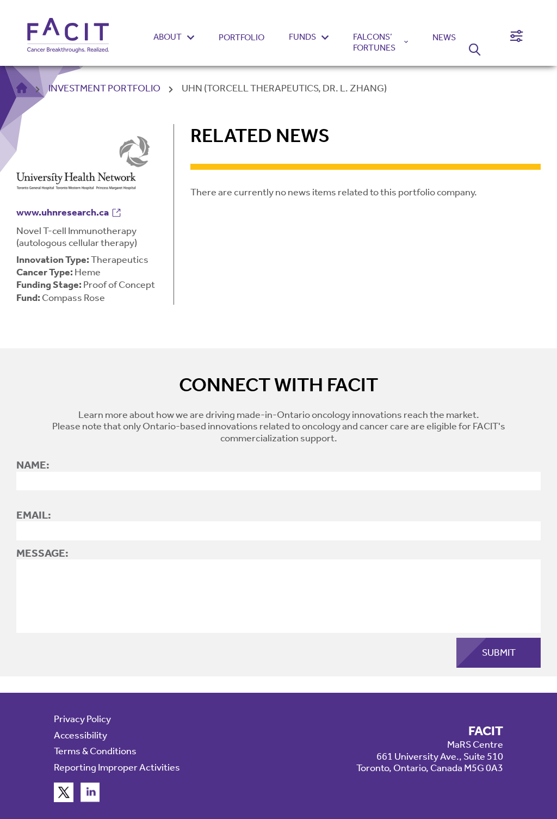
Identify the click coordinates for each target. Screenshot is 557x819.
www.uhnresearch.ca (62, 212)
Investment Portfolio (104, 88)
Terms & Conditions (95, 751)
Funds (302, 37)
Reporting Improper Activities (117, 767)
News (444, 37)
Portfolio (241, 37)
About (167, 37)
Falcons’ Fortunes (374, 42)
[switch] (516, 36)
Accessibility (80, 735)
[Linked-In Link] (90, 799)
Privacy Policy (82, 719)
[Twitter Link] (63, 799)
